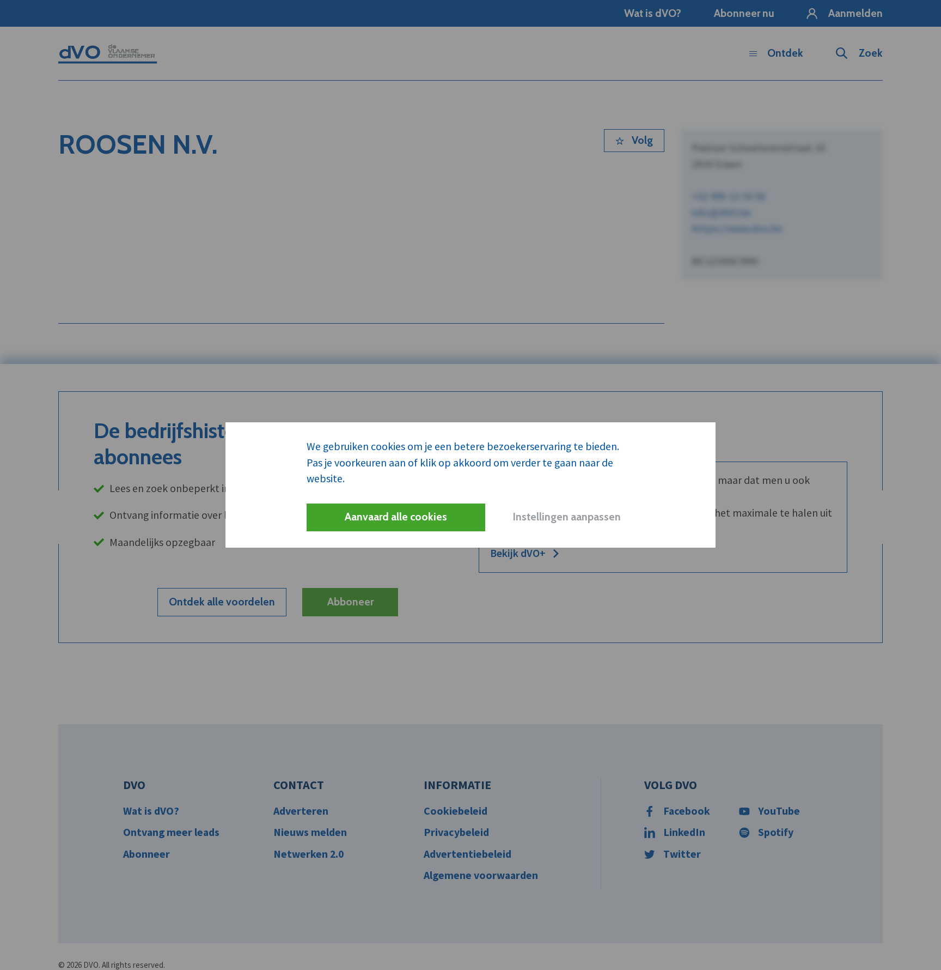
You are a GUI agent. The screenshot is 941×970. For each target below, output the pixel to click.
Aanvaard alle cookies (396, 516)
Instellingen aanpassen (566, 516)
